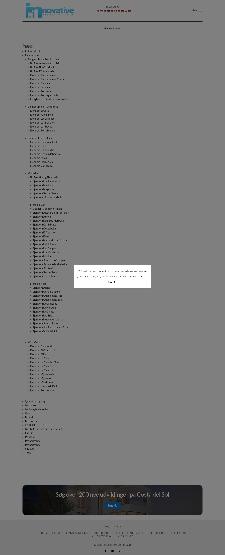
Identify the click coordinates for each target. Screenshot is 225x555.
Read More (113, 282)
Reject (143, 276)
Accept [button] (132, 276)
